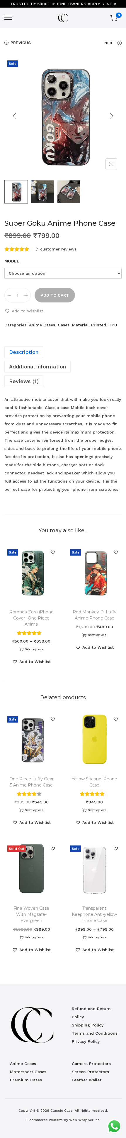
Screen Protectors (90, 1071)
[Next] (111, 116)
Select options (34, 649)
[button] (23, 311)
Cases (63, 325)
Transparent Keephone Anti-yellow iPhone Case (94, 914)
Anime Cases (42, 325)
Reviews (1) (24, 381)
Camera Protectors (91, 1063)
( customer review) (55, 249)
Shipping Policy (87, 1025)
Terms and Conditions (95, 1033)
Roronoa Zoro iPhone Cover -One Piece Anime (31, 618)
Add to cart (55, 295)
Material (80, 325)
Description (23, 352)
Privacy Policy (86, 1041)
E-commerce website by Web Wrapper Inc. (63, 1120)
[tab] (63, 352)
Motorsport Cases (28, 1071)
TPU (113, 325)
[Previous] (14, 116)
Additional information (37, 366)
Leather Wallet (86, 1080)
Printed (98, 325)
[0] (113, 17)
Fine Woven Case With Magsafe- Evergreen (31, 914)
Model (11, 261)
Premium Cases (26, 1080)
